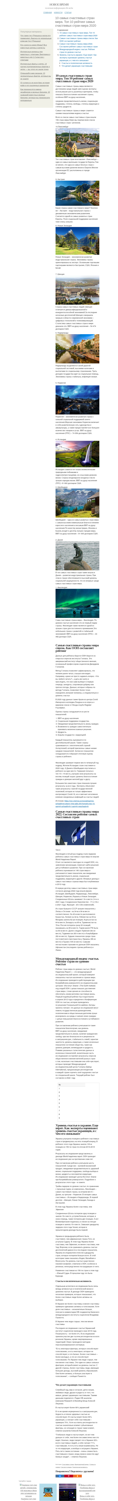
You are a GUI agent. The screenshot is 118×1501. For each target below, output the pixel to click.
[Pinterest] (68, 1476)
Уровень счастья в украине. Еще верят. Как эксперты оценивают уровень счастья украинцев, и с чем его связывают (77, 57)
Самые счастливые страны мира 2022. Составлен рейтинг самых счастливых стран (78, 45)
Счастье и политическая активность (77, 63)
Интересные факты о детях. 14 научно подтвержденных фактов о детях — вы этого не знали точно (35, 66)
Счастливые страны (68, 1464)
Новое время (58, 4)
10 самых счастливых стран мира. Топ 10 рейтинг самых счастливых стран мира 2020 (78, 34)
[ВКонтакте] (60, 1476)
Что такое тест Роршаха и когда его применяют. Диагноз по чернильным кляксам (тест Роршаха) (35, 38)
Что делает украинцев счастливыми (77, 66)
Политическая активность (80, 1467)
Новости (58, 12)
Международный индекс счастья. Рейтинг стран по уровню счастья (77, 50)
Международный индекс (82, 1464)
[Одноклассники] (77, 1476)
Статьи (68, 12)
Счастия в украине (66, 1467)
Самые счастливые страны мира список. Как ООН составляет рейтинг (78, 39)
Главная (47, 12)
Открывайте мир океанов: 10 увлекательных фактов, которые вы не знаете (35, 76)
